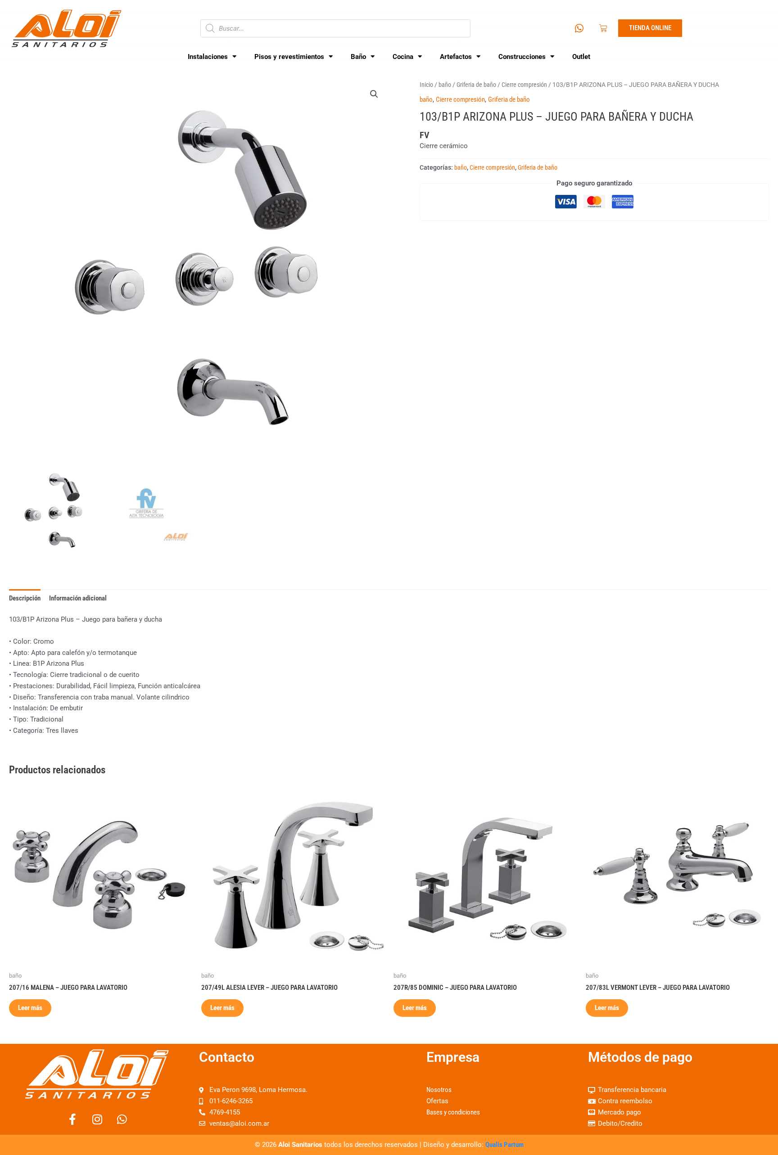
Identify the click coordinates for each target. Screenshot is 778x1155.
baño (445, 84)
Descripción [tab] (25, 598)
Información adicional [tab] (78, 598)
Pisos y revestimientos (289, 57)
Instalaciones (208, 57)
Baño (358, 57)
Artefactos (456, 57)
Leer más (30, 1008)
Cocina (403, 57)
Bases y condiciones (453, 1112)
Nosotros (439, 1090)
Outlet (581, 57)
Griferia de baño (476, 84)
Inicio (426, 84)
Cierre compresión (524, 84)
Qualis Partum (504, 1145)
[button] (374, 94)
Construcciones (522, 57)
